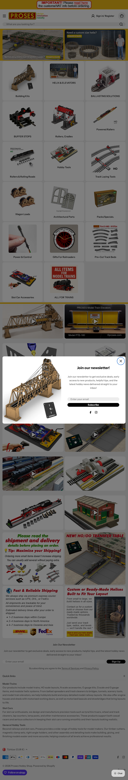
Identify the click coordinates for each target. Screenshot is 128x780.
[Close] (121, 361)
